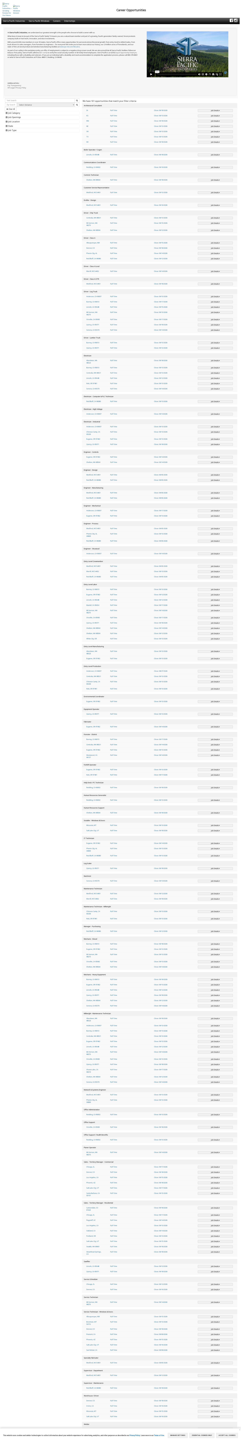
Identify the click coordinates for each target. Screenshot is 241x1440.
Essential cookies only (202, 1435)
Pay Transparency (14, 85)
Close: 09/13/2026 (160, 115)
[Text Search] (77, 100)
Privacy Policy (21, 88)
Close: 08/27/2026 (160, 671)
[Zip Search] (77, 105)
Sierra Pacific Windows (39, 21)
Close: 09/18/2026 (160, 110)
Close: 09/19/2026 (160, 167)
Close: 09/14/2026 (160, 253)
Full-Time (113, 110)
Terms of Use (159, 1435)
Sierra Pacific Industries (14, 21)
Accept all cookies (227, 1435)
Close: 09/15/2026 (160, 223)
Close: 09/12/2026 (160, 230)
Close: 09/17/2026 (160, 302)
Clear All (11, 109)
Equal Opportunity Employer (126, 52)
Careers (56, 21)
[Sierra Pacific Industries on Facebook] (231, 20)
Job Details (215, 110)
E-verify (44, 52)
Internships (69, 21)
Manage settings (177, 1435)
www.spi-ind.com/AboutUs (70, 47)
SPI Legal (11, 88)
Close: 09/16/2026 (160, 205)
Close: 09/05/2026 (160, 475)
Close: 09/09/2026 (160, 1334)
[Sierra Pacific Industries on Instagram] (235, 20)
